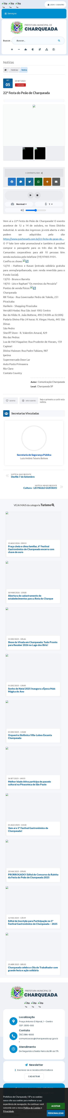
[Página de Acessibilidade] (53, 49)
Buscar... (7, 40)
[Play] (31, 195)
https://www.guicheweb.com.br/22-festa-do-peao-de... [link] (33, 238)
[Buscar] (59, 40)
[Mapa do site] (46, 49)
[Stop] (37, 195)
